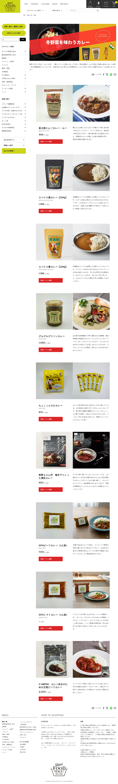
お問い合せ (23, 734)
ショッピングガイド (26, 722)
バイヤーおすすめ (8, 117)
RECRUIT (64, 4)
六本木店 (23, 749)
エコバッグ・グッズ (9, 85)
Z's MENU (5, 75)
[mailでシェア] (115, 74)
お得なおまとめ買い (9, 78)
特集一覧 (29, 15)
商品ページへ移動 (46, 141)
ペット (4, 92)
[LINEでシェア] (111, 74)
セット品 (5, 121)
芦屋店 (22, 747)
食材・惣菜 (6, 68)
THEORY (35, 4)
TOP (26, 4)
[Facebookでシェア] (103, 74)
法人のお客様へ (9, 151)
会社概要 (23, 744)
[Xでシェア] (107, 74)
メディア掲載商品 (8, 104)
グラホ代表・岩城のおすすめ (12, 110)
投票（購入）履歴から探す (13, 26)
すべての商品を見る (9, 51)
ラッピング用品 (7, 88)
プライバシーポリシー (26, 732)
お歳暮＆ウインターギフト (11, 107)
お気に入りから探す (14, 33)
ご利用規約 (23, 724)
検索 (23, 39)
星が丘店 (23, 752)
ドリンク (5, 65)
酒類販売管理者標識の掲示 (28, 729)
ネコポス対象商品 (8, 127)
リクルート (23, 737)
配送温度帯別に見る (9, 55)
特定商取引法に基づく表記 (28, 727)
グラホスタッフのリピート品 (12, 114)
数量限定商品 (6, 131)
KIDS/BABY (6, 124)
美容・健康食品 (7, 82)
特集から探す (8, 145)
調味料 (4, 58)
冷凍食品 (5, 71)
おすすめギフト (9, 140)
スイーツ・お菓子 (8, 61)
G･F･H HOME (24, 742)
